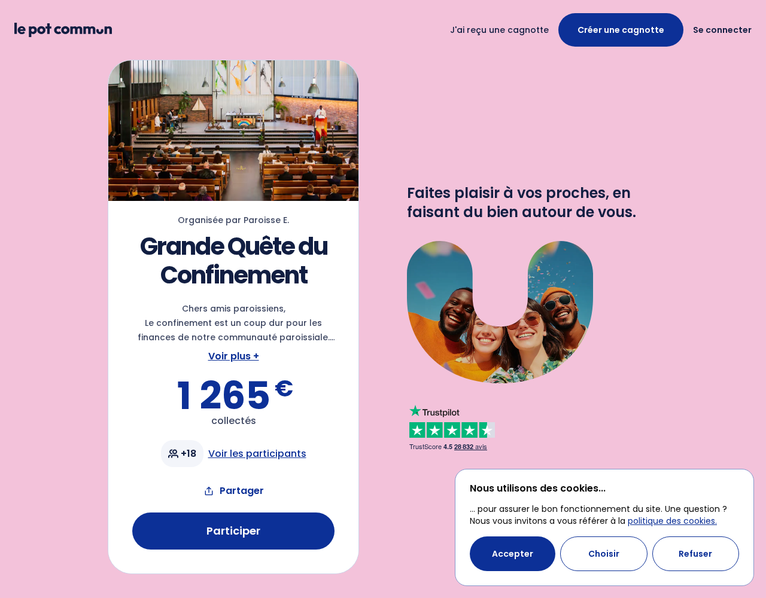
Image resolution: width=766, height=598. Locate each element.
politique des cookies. (672, 521)
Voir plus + (233, 356)
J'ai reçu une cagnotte (499, 30)
